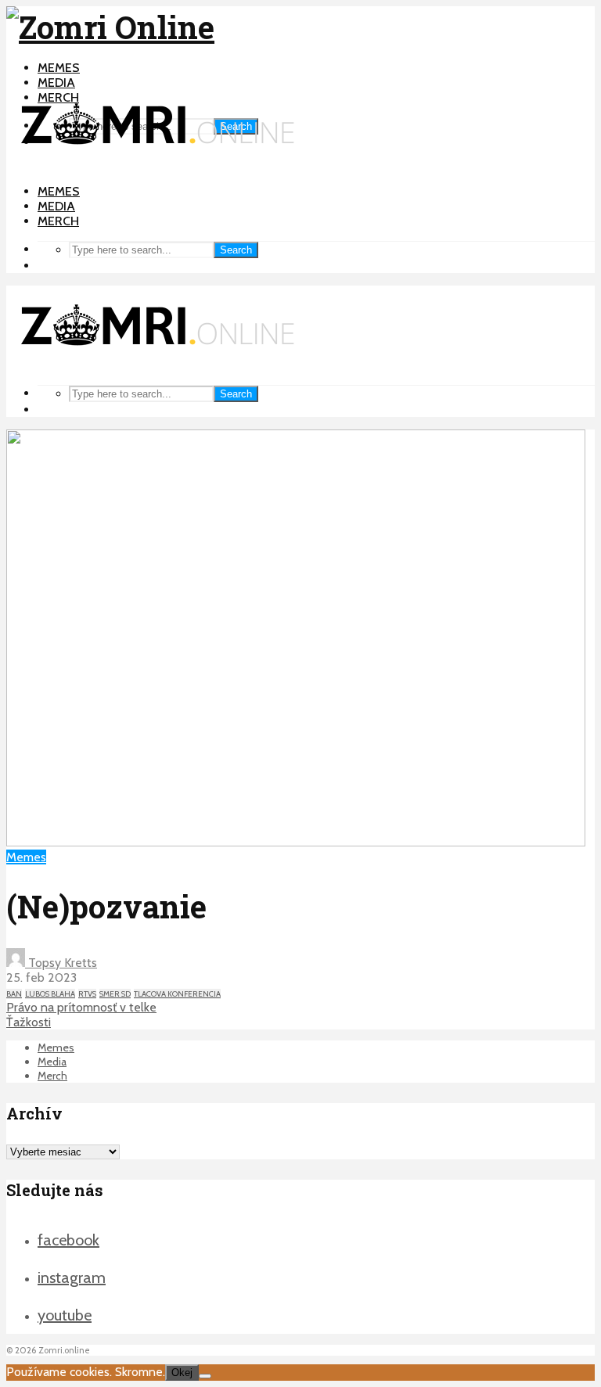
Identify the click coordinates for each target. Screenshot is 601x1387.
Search (236, 250)
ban (14, 994)
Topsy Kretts (61, 962)
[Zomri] (205, 1376)
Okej (182, 1372)
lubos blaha (50, 994)
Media (56, 82)
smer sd (115, 994)
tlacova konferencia (177, 994)
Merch (58, 221)
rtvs (87, 994)
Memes (59, 67)
